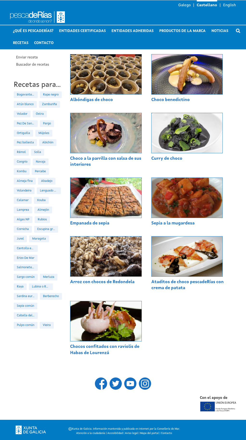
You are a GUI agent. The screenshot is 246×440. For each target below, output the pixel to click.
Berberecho (51, 296)
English (229, 5)
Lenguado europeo (50, 190)
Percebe (40, 171)
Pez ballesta (25, 142)
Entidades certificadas (82, 31)
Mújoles (43, 133)
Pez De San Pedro (27, 123)
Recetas (20, 43)
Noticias (219, 31)
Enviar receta (27, 57)
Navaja (40, 161)
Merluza (48, 277)
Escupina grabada (47, 229)
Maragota (39, 238)
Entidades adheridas (132, 31)
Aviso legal (131, 433)
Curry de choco (166, 158)
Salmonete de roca (27, 267)
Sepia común (25, 305)
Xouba (41, 200)
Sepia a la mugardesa (173, 223)
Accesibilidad (115, 433)
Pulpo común (25, 325)
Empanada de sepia (89, 223)
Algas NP (23, 219)
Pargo (47, 123)
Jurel (20, 238)
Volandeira (24, 190)
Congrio (22, 161)
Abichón (47, 142)
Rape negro (51, 94)
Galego (184, 5)
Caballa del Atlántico (27, 315)
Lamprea (23, 209)
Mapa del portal (149, 433)
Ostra (40, 113)
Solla (37, 152)
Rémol (21, 152)
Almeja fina (25, 181)
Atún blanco (25, 104)
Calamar (23, 200)
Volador (22, 113)
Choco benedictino (170, 100)
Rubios (42, 219)
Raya (20, 286)
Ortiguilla (23, 133)
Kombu (21, 171)
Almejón (43, 209)
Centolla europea (27, 248)
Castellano (207, 5)
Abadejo (46, 181)
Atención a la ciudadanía (90, 433)
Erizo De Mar (25, 258)
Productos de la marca (182, 31)
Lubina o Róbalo (42, 286)
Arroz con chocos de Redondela (102, 282)
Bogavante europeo (27, 94)
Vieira (47, 325)
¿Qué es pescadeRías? (33, 31)
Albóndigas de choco (91, 100)
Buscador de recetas (32, 65)
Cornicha (23, 229)
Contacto (44, 43)
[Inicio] (47, 17)
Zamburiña (49, 104)
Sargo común (26, 277)
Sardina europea (27, 296)
